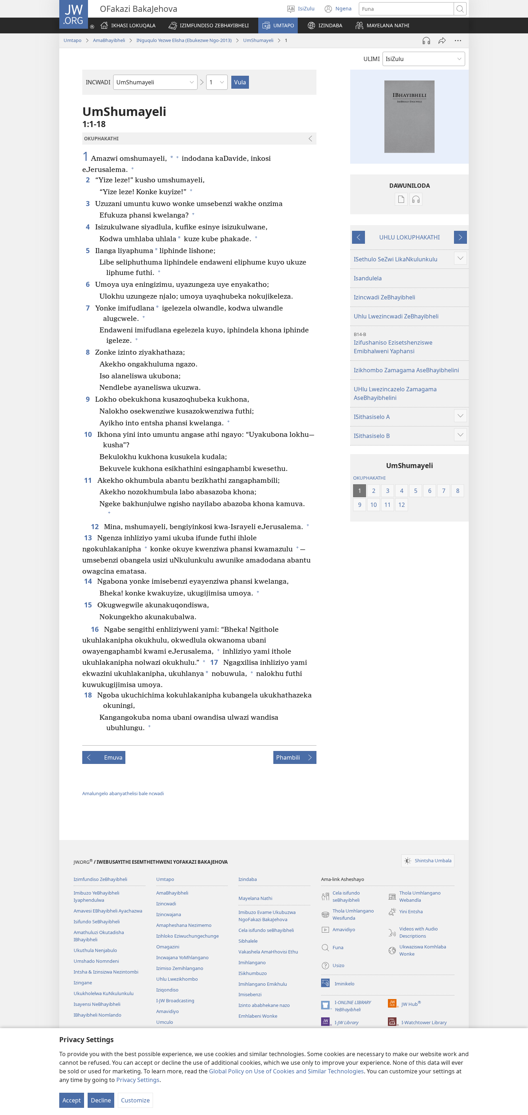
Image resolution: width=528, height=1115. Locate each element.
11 (89, 480)
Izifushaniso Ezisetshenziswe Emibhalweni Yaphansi (393, 343)
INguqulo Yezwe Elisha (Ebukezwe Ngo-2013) (184, 40)
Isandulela (368, 278)
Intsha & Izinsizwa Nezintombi (106, 972)
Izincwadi (166, 903)
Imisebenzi (249, 994)
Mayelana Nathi (255, 898)
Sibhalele (248, 941)
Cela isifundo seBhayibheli (266, 930)
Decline (101, 1100)
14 (89, 581)
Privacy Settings (137, 1080)
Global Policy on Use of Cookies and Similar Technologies (286, 1071)
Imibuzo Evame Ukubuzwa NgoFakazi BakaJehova (267, 916)
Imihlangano (252, 962)
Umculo (164, 1022)
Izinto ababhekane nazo (264, 1005)
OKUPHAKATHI (369, 478)
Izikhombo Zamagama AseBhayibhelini (406, 370)
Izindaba (247, 879)
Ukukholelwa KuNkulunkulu (104, 993)
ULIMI (371, 59)
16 (96, 629)
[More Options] (457, 40)
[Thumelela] (442, 40)
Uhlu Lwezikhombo (177, 979)
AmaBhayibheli (109, 40)
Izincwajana (168, 914)
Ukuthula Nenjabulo (95, 950)
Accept (71, 1100)
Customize (135, 1100)
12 (96, 526)
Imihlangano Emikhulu (262, 984)
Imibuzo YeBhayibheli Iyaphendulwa (96, 896)
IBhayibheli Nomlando (97, 1015)
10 (89, 434)
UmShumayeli (258, 40)
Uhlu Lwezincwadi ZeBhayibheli (396, 316)
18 (89, 694)
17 (215, 662)
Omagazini (167, 946)
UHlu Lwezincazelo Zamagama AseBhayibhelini (395, 393)
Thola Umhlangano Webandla (414, 897)
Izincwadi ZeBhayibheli (384, 297)
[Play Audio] (426, 40)
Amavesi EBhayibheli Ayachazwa (108, 911)
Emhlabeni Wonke (257, 1016)
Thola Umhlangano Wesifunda (347, 915)
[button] (209, 25)
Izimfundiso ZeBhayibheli (100, 879)
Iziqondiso (167, 989)
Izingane (83, 982)
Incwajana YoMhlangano (182, 957)
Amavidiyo (167, 1011)
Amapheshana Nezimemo (184, 925)
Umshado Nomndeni (96, 961)
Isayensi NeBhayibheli (97, 1004)
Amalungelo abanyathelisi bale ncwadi (123, 793)
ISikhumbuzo (252, 973)
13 (89, 537)
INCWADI (98, 82)
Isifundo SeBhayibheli (97, 921)
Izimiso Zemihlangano (179, 968)
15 (89, 604)
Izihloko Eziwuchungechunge (187, 936)
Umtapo (73, 40)
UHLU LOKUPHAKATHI (409, 237)
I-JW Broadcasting (175, 1000)
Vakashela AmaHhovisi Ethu (268, 951)
